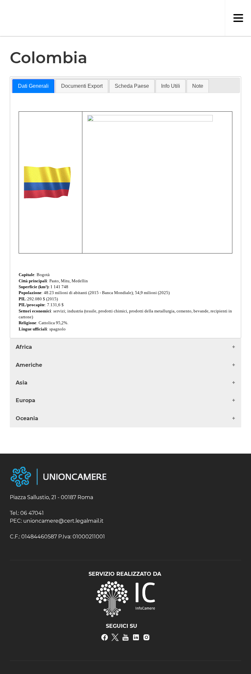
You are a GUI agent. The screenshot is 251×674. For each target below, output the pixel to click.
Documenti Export (82, 86)
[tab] (33, 86)
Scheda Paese (132, 86)
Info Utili (170, 86)
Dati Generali (33, 86)
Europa (25, 400)
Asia (21, 383)
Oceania (27, 418)
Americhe (29, 365)
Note (197, 86)
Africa (24, 347)
